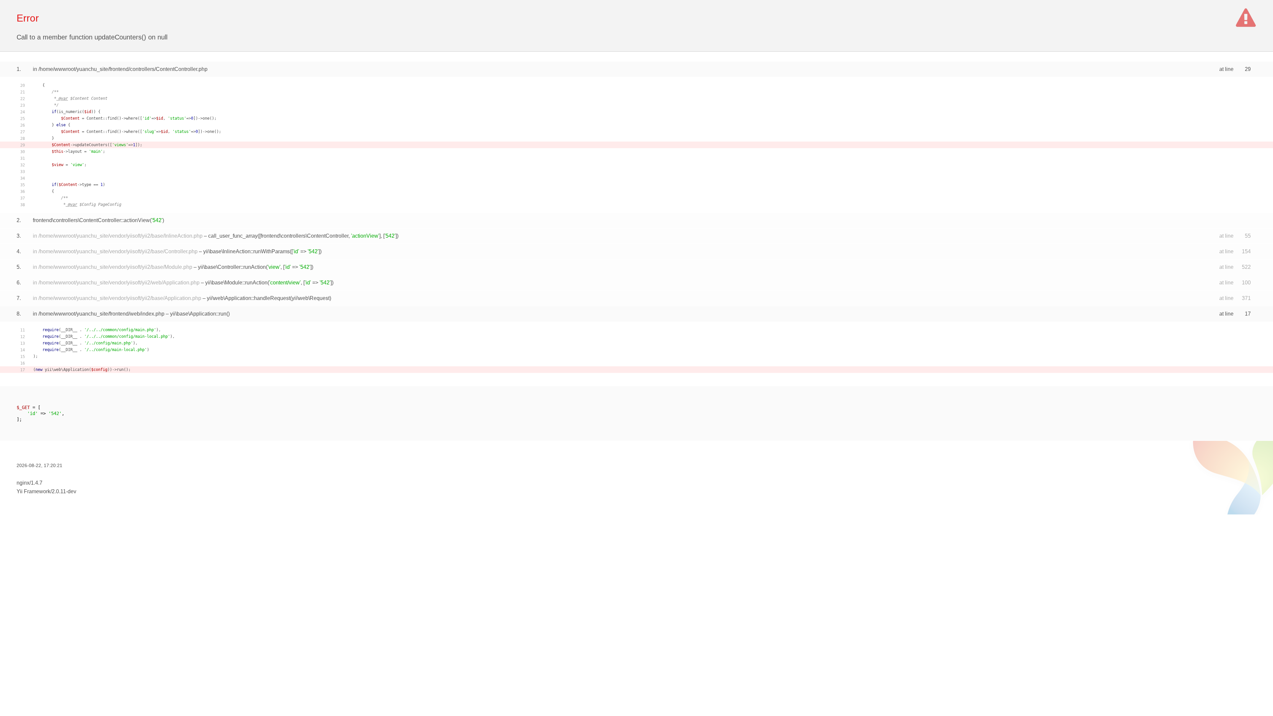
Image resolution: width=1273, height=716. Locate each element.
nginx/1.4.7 (29, 483)
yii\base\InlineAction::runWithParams (246, 251)
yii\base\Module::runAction (236, 282)
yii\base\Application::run (198, 314)
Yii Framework (33, 491)
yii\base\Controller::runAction (232, 267)
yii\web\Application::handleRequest (248, 298)
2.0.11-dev (64, 491)
